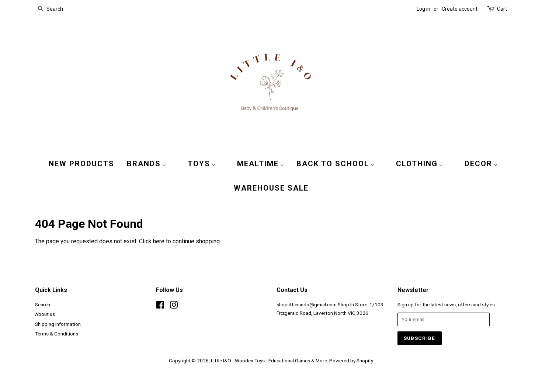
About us (45, 314)
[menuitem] (80, 163)
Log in (423, 9)
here (158, 241)
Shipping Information (58, 324)
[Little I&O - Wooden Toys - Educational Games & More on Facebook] (160, 306)
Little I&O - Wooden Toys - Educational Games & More (269, 360)
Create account (459, 9)
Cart (502, 9)
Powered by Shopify (351, 360)
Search (42, 304)
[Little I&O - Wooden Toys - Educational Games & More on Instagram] (174, 306)
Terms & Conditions (56, 334)
